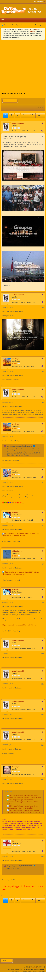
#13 (42, 745)
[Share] (42, 130)
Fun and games (39, 25)
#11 (42, 684)
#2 (43, 308)
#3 (43, 372)
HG (13, 841)
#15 (42, 856)
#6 (43, 483)
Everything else (16, 25)
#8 (43, 564)
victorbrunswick (18, 123)
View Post (34, 446)
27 (31, 115)
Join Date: (15, 131)
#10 (42, 653)
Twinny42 (15, 513)
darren (14, 470)
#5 (43, 437)
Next (40, 115)
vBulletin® (34, 968)
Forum (8, 25)
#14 (42, 780)
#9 (43, 602)
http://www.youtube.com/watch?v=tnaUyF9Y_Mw (19, 625)
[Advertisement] (23, 64)
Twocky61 (16, 767)
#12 (42, 714)
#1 (43, 136)
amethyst (15, 359)
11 (24, 115)
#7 (43, 525)
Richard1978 (16, 551)
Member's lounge (28, 25)
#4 (43, 402)
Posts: (29, 131)
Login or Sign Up (38, 1)
